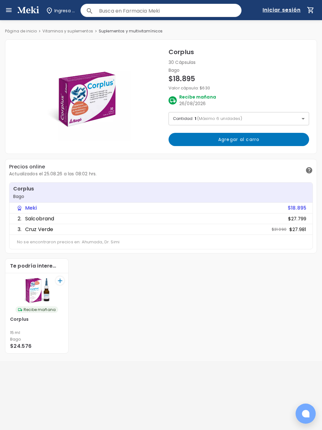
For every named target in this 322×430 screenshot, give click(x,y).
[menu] (9, 10)
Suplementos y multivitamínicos (131, 31)
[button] (87, 96)
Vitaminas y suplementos (67, 31)
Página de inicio (21, 31)
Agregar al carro (239, 139)
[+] (60, 280)
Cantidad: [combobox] (207, 119)
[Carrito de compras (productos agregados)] (310, 10)
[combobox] (170, 11)
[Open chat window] (306, 414)
